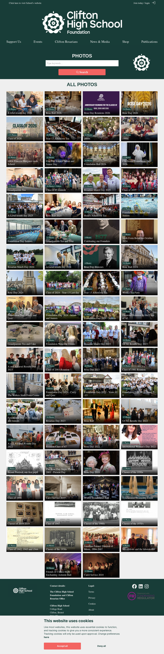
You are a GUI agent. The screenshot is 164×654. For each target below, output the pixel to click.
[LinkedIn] (141, 587)
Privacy (91, 597)
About (91, 609)
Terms (91, 591)
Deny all (101, 646)
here (46, 637)
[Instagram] (147, 587)
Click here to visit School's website (25, 2)
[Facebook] (134, 587)
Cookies (92, 603)
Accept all (62, 646)
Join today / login (142, 2)
